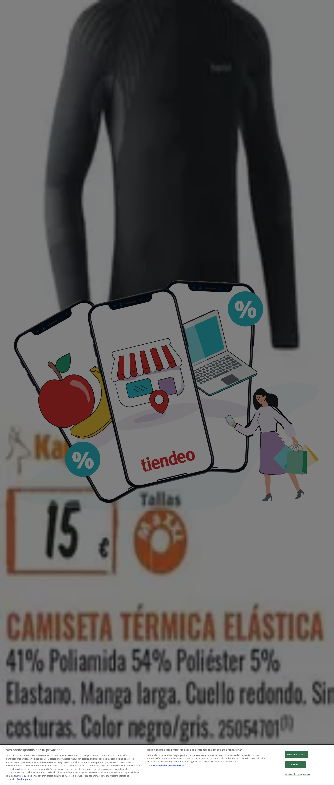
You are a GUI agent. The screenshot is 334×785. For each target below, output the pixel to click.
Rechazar (296, 764)
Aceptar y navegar (297, 754)
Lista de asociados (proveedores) (165, 765)
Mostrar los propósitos (297, 774)
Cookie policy (24, 779)
